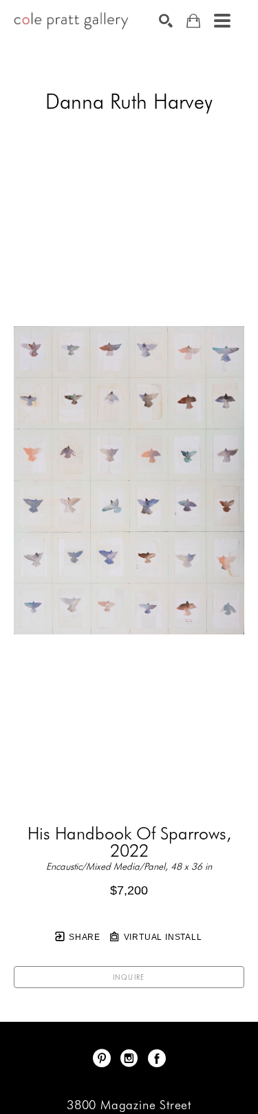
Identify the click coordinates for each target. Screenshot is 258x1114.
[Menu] (222, 21)
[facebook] (157, 1058)
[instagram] (129, 1058)
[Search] (166, 21)
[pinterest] (102, 1058)
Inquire (129, 977)
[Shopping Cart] (193, 21)
